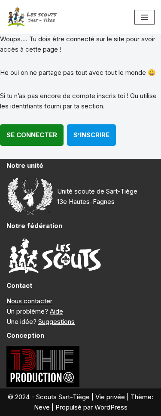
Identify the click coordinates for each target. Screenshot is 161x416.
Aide (56, 311)
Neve (42, 407)
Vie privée (110, 397)
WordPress (111, 407)
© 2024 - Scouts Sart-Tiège (49, 397)
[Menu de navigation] (144, 17)
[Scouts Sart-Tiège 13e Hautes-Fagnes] (32, 17)
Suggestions (56, 321)
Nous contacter (29, 301)
